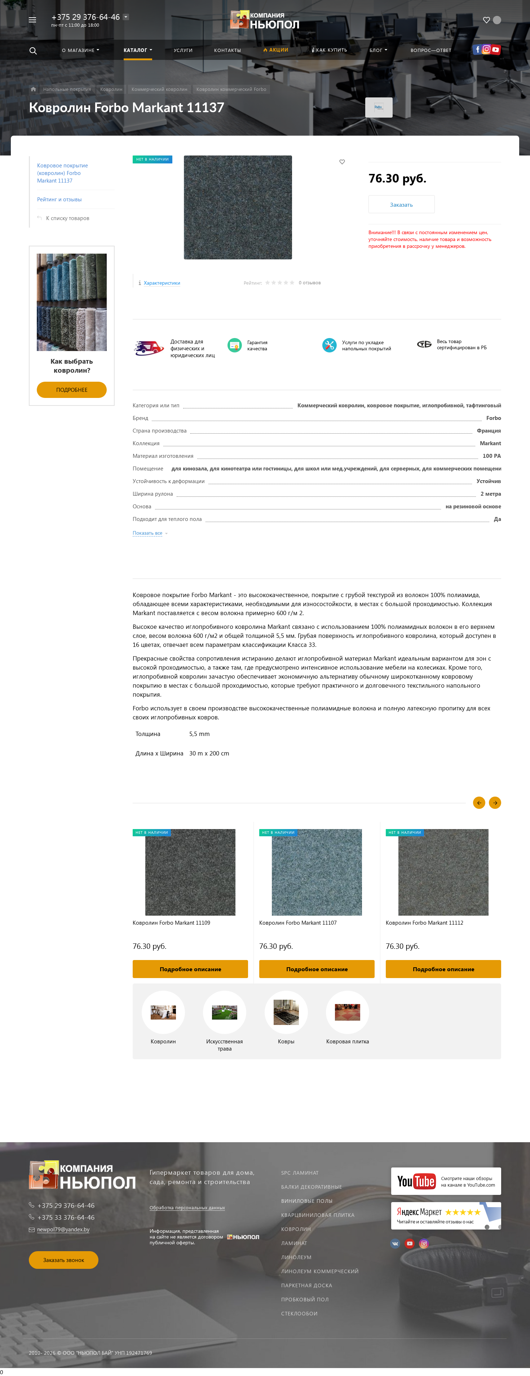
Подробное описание (190, 969)
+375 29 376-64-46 (85, 16)
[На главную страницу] (265, 19)
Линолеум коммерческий (320, 1271)
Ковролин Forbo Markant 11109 (171, 922)
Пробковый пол (305, 1299)
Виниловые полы (307, 1200)
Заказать (401, 204)
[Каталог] (33, 89)
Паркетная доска (306, 1285)
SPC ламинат (300, 1172)
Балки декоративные (311, 1186)
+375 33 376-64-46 (65, 1217)
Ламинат (294, 1243)
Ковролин (296, 1229)
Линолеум (296, 1257)
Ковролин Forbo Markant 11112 (424, 922)
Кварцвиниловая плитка (318, 1214)
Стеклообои (299, 1313)
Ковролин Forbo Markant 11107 (298, 922)
